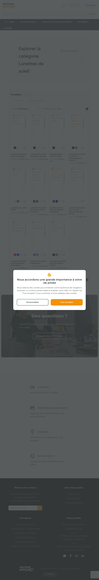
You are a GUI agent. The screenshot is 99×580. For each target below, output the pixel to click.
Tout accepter (66, 302)
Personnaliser (32, 302)
